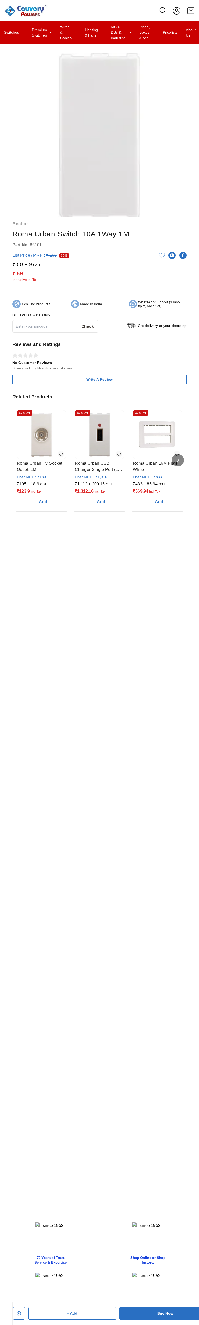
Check (88, 326)
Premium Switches (39, 32)
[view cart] (191, 11)
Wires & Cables (66, 32)
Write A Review (99, 379)
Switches (11, 32)
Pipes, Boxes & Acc (144, 32)
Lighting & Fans (91, 32)
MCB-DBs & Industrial (118, 32)
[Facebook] (183, 255)
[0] (191, 11)
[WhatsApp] (172, 255)
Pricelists (170, 32)
